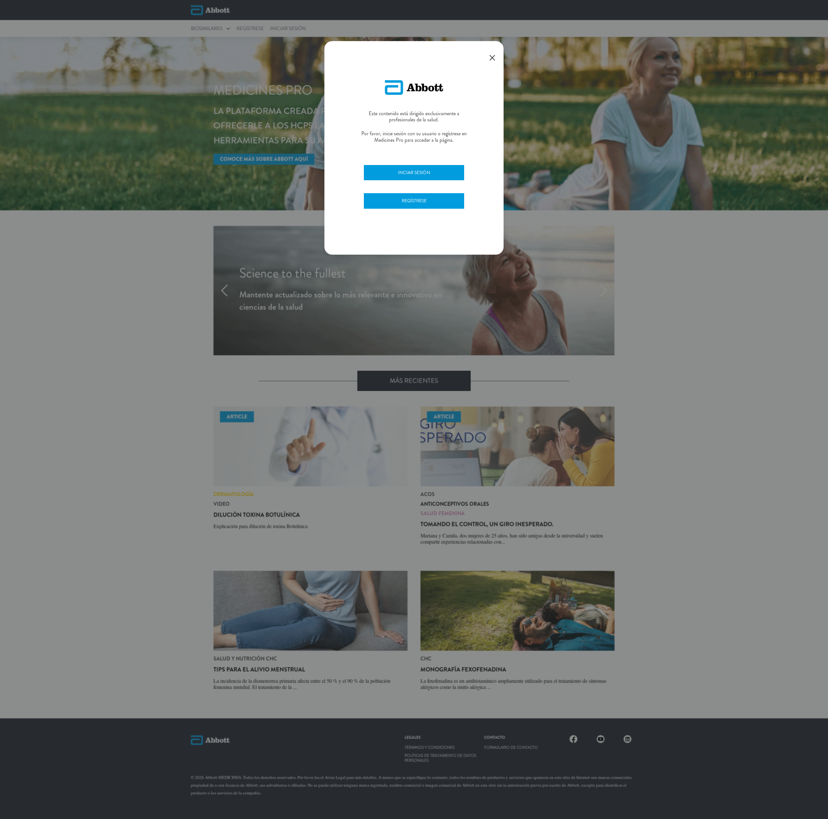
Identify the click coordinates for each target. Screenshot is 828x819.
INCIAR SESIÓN (414, 172)
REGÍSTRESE (414, 200)
